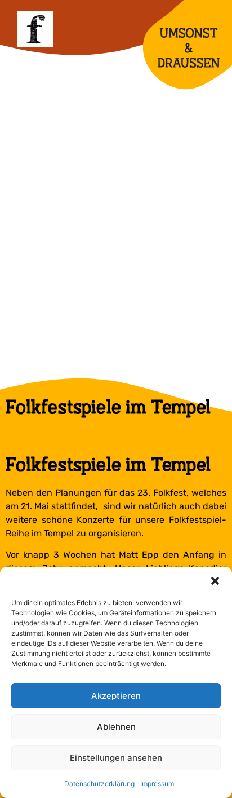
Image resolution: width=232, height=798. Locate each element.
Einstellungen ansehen (116, 757)
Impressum (157, 783)
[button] (215, 581)
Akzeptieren (116, 695)
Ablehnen (116, 726)
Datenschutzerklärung (99, 783)
